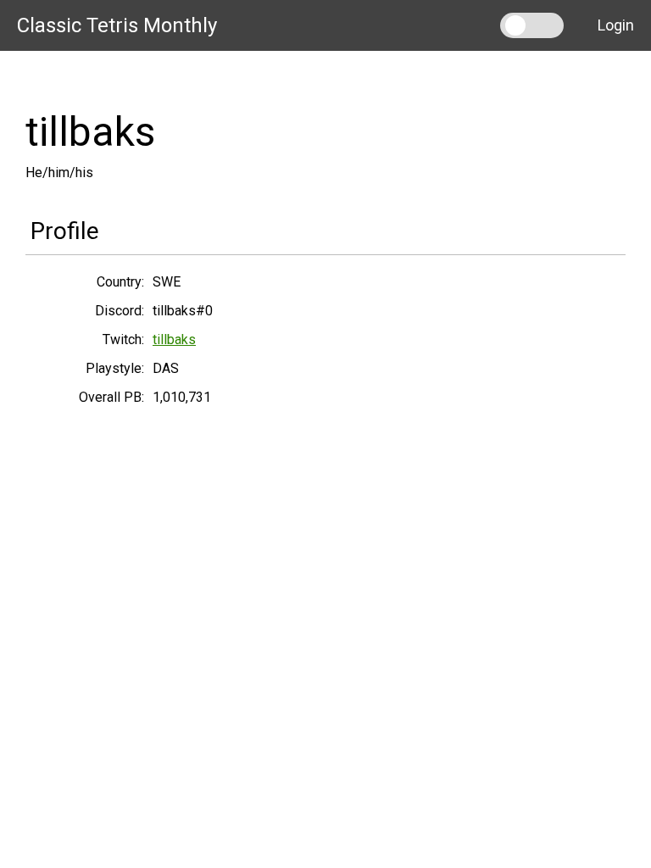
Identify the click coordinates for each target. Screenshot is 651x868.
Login (616, 25)
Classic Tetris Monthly (117, 25)
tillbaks (174, 339)
